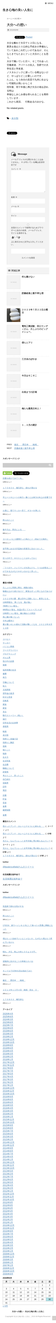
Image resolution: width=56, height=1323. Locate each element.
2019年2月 (8, 1036)
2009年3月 (8, 1259)
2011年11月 (8, 1197)
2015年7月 (8, 1131)
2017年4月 (8, 1076)
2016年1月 (8, 1117)
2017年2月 (8, 1082)
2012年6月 (8, 1179)
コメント (16, 169)
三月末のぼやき (29, 359)
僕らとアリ (27, 342)
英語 (5, 790)
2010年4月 (8, 1242)
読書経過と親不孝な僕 (32, 293)
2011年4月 (8, 1214)
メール (15, 206)
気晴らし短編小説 (10, 739)
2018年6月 (8, 1048)
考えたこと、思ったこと (13, 775)
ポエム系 (6, 657)
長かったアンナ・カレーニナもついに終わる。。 (24, 826)
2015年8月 (8, 1128)
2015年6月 (8, 1134)
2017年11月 (8, 1065)
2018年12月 (8, 1039)
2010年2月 (8, 1248)
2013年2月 (8, 1174)
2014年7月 (8, 1154)
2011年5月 (8, 1211)
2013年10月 (8, 1168)
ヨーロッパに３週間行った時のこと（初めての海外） (25, 539)
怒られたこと (8, 520)
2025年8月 (8, 1016)
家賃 (5, 708)
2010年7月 (8, 1234)
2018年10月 (8, 1042)
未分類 (14, 118)
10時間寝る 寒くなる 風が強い (17, 602)
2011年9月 (8, 1202)
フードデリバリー (10, 650)
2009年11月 (8, 1257)
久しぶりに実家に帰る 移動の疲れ (18, 587)
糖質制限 (6, 810)
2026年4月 (8, 1014)
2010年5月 (8, 1239)
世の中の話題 (8, 661)
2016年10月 (8, 1094)
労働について (8, 682)
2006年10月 (8, 1271)
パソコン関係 (8, 646)
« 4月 (5, 1306)
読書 (5, 795)
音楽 (5, 803)
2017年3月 (8, 1079)
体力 (5, 677)
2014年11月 (8, 1145)
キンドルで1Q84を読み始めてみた (17, 971)
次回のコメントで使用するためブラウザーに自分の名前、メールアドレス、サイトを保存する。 (27, 230)
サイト (14, 216)
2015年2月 (8, 1139)
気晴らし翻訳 (8, 742)
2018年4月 (8, 1051)
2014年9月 (8, 1148)
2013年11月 (8, 1165)
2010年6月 (8, 1237)
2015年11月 (8, 1119)
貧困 (5, 665)
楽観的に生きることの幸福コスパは (18, 961)
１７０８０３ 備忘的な (13, 999)
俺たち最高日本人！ (31, 408)
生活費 (5, 764)
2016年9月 (8, 1097)
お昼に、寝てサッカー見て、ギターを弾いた (22, 510)
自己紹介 (6, 779)
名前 (14, 197)
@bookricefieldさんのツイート (18, 867)
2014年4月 (8, 1157)
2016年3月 (8, 1111)
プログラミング (9, 654)
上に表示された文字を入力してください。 (27, 243)
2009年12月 (8, 1254)
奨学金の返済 (8, 693)
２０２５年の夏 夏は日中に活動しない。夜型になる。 (26, 599)
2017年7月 (8, 1071)
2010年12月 (8, 1225)
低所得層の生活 (9, 670)
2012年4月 (8, 1185)
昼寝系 (5, 726)
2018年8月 (8, 1045)
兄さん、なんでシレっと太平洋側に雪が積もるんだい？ (26, 841)
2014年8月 (8, 1151)
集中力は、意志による (14, 529)
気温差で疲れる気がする (13, 906)
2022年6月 (8, 1028)
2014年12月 (8, 1142)
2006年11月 (8, 1268)
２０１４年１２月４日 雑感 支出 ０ (21, 990)
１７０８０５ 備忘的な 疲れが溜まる (20, 488)
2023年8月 (8, 1022)
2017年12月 (8, 1062)
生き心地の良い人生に (18, 10)
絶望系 (5, 772)
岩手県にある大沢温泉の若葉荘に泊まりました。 (24, 549)
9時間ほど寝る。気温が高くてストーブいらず (22, 610)
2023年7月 (8, 1025)
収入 (5, 686)
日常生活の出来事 (10, 723)
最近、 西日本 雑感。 (26, 444)
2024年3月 (8, 1019)
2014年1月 (8, 1159)
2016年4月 (8, 1108)
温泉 (5, 746)
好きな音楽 (7, 697)
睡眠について (8, 768)
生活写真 (6, 761)
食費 (5, 815)
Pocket (29, 37)
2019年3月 (8, 1034)
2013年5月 (8, 1171)
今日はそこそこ (29, 375)
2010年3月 (8, 1245)
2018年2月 (8, 1056)
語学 (5, 787)
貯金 (5, 799)
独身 (5, 753)
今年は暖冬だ (8, 621)
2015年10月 (8, 1122)
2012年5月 (8, 1182)
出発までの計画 (29, 392)
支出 (5, 712)
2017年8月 (8, 1068)
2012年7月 (8, 1177)
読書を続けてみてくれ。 (13, 478)
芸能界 (5, 783)
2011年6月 (8, 1208)
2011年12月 (8, 1194)
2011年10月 (8, 1199)
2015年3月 (8, 1137)
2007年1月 (8, 1265)
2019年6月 (8, 1031)
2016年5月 (8, 1105)
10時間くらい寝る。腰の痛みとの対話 (19, 613)
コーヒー (6, 639)
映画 (5, 731)
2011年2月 (8, 1219)
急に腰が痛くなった (11, 617)
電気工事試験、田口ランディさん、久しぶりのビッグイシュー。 (35, 329)
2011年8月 (8, 1205)
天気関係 (6, 690)
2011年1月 (8, 1222)
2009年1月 (8, 1262)
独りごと (6, 750)
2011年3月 (8, 1217)
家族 (5, 704)
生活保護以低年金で (12, 879)
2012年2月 (8, 1188)
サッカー (6, 643)
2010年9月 (8, 1231)
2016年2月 (8, 1114)
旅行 (5, 719)
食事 (5, 806)
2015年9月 (8, 1125)
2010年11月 (8, 1228)
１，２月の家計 (29, 425)
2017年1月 (8, 1085)
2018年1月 (8, 1059)
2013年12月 (8, 1162)
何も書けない (28, 277)
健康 (5, 674)
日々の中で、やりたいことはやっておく (20, 558)
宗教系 (5, 701)
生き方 (5, 757)
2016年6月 (8, 1102)
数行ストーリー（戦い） (13, 715)
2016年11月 (8, 1091)
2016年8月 (8, 1099)
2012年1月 (8, 1191)
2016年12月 (8, 1088)
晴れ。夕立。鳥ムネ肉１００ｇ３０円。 (20, 952)
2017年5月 (8, 1074)
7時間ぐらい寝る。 (11, 606)
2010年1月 (8, 1251)
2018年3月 (8, 1054)
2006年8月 (8, 1274)
